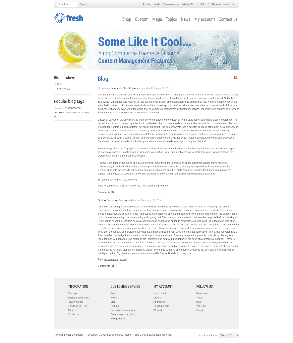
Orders (157, 297)
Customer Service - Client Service (119, 88)
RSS (235, 77)
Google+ (201, 310)
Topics (171, 19)
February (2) (63, 88)
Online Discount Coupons (114, 200)
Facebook (201, 293)
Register (147, 4)
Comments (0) (106, 192)
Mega (157, 19)
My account (204, 19)
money (59, 112)
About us (72, 310)
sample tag (153, 185)
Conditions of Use (77, 306)
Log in (157, 4)
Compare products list (122, 314)
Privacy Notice (75, 301)
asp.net (58, 108)
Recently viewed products (125, 310)
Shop (126, 19)
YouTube (201, 306)
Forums (115, 306)
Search (114, 293)
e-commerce (73, 107)
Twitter (199, 297)
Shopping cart (161, 306)
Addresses (159, 301)
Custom (141, 19)
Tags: (100, 185)
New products (118, 318)
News (186, 19)
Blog (113, 301)
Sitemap (72, 293)
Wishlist (157, 310)
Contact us (228, 19)
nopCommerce (73, 112)
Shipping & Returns (78, 297)
